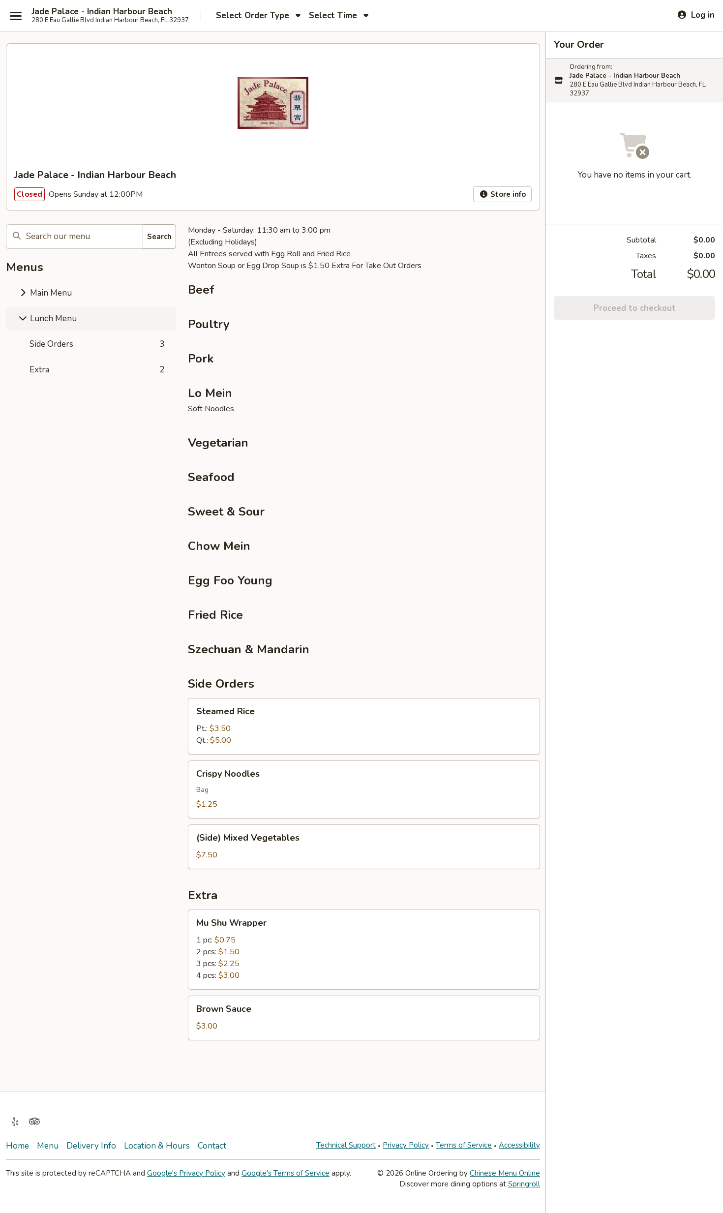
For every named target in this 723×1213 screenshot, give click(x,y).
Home (17, 1146)
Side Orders (97, 344)
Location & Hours (157, 1146)
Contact (212, 1146)
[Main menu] (15, 15)
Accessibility (519, 1145)
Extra (97, 369)
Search (159, 237)
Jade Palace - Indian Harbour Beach (101, 12)
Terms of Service (464, 1145)
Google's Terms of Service (285, 1173)
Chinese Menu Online (505, 1173)
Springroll (524, 1184)
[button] (364, 726)
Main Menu (50, 293)
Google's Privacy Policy (186, 1173)
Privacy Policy (406, 1145)
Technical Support (346, 1145)
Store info (507, 194)
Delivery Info (91, 1146)
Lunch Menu (52, 318)
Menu (48, 1146)
